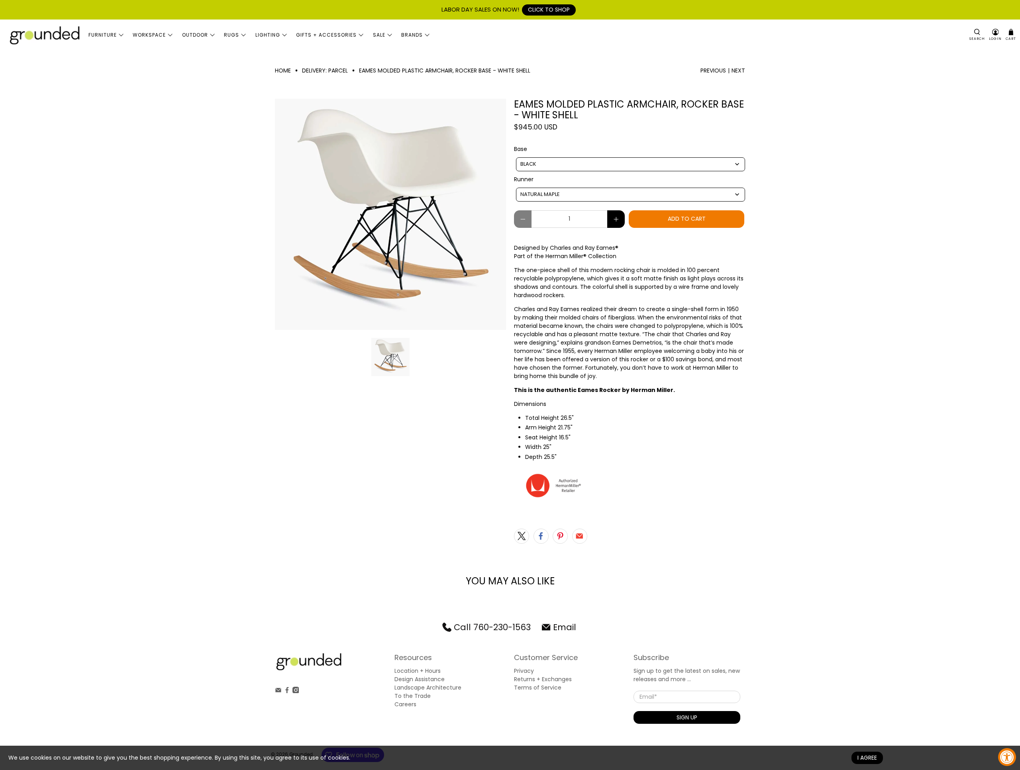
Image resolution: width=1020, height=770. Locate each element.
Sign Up (687, 717)
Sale (379, 34)
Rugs (231, 34)
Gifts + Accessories (326, 34)
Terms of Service (537, 688)
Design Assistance (419, 679)
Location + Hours (417, 671)
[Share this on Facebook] (541, 536)
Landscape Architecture (427, 688)
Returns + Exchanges (543, 679)
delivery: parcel (325, 70)
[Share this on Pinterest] (560, 536)
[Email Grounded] (278, 691)
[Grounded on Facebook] (287, 691)
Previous (713, 70)
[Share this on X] (521, 536)
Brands (412, 34)
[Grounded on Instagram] (295, 691)
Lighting (267, 34)
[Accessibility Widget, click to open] (1007, 757)
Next (738, 70)
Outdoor (195, 34)
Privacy (524, 671)
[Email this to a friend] (579, 536)
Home (283, 70)
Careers (405, 704)
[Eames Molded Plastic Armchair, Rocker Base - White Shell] (390, 214)
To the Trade (412, 696)
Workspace (149, 34)
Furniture (102, 34)
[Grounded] (44, 35)
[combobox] (630, 164)
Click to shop (549, 10)
